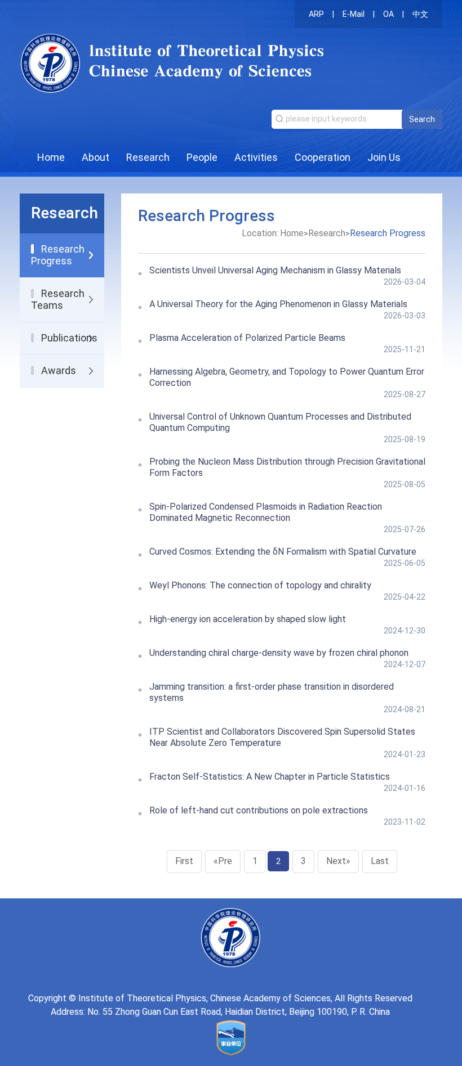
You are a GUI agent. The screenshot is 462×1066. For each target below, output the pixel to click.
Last (380, 861)
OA (388, 14)
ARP (316, 14)
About (95, 157)
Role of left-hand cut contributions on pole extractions (258, 810)
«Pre (223, 861)
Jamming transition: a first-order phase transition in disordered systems (271, 692)
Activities (256, 157)
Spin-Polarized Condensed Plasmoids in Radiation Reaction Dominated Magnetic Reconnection (265, 512)
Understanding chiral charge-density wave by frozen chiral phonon (278, 652)
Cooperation (322, 157)
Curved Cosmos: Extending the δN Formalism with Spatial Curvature (282, 551)
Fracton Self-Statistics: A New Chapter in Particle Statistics (269, 776)
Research (148, 157)
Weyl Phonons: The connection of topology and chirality (260, 585)
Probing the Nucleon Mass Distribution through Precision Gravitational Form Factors (287, 467)
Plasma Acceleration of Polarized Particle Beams (247, 337)
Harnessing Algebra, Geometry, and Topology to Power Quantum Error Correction (286, 377)
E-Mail (354, 14)
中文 (420, 14)
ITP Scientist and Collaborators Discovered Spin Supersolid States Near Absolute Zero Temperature (282, 737)
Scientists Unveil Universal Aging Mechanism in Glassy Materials (275, 270)
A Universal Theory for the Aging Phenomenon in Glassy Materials (278, 304)
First (184, 861)
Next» (338, 861)
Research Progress (387, 233)
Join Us (384, 157)
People (201, 157)
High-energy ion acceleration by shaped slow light (247, 619)
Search (422, 119)
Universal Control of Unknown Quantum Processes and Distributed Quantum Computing (280, 422)
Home (51, 157)
